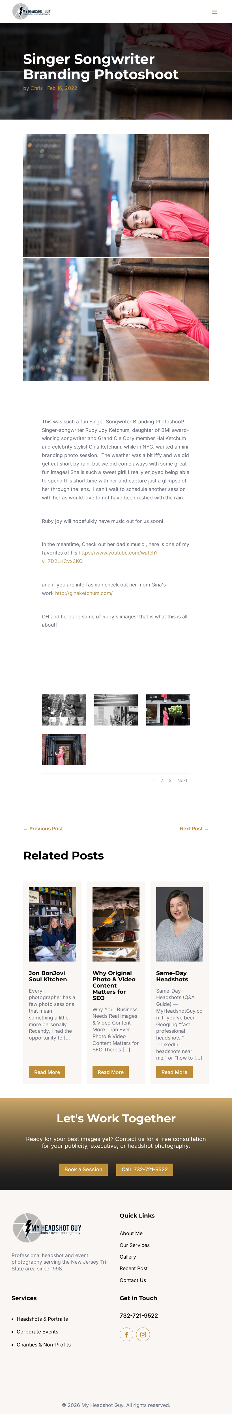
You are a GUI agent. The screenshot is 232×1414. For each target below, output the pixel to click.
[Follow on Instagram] (143, 1334)
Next (182, 780)
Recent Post (134, 1268)
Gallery (128, 1257)
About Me (131, 1233)
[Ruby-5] (168, 724)
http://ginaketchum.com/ (84, 593)
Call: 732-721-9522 (145, 1169)
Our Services (135, 1245)
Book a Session (83, 1169)
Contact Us (133, 1280)
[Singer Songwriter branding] (64, 763)
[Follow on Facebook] (127, 1334)
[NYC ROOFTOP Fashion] (64, 724)
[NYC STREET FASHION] (116, 724)
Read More (47, 1072)
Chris (37, 88)
